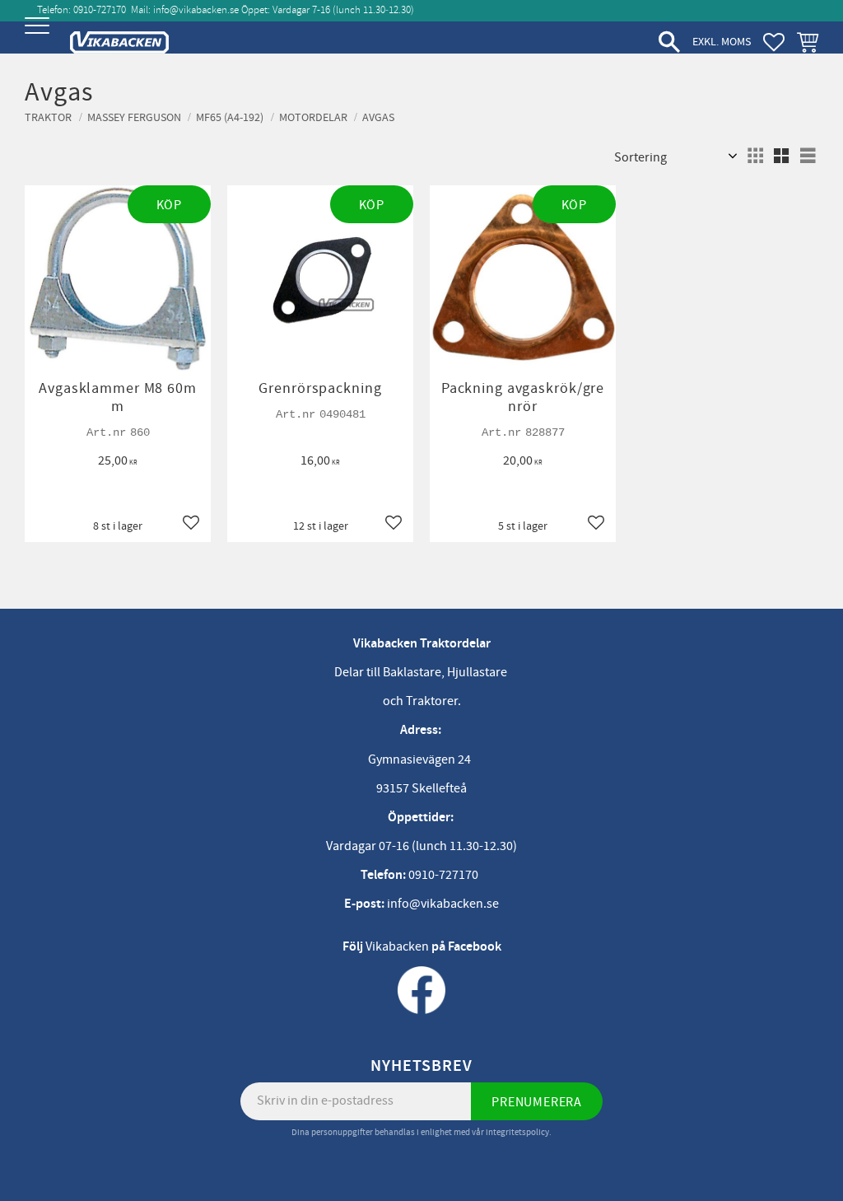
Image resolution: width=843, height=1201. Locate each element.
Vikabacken (397, 946)
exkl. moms (721, 41)
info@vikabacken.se (196, 9)
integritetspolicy (517, 1132)
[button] (39, 39)
